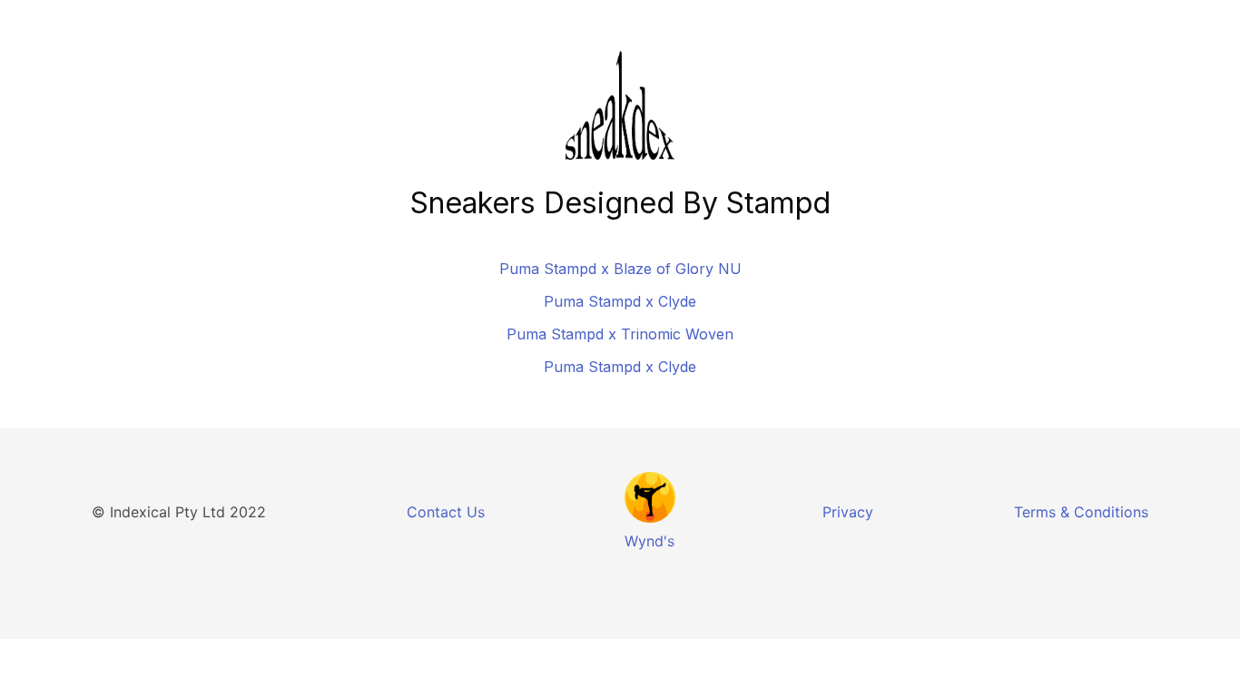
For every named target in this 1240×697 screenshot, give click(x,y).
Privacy (847, 512)
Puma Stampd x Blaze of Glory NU (620, 269)
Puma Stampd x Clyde (620, 301)
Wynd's (649, 541)
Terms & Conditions (1081, 512)
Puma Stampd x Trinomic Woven (620, 334)
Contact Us (446, 512)
